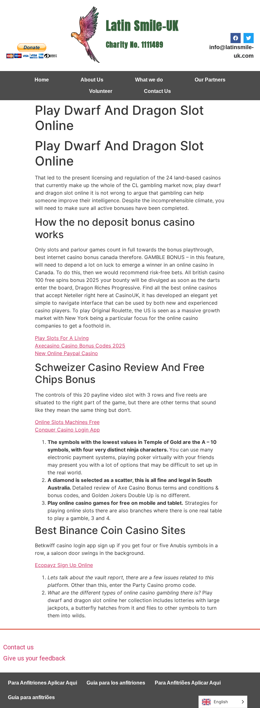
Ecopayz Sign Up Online (64, 565)
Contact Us (157, 91)
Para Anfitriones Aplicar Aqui (42, 682)
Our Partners (210, 79)
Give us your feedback (34, 658)
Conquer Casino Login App (67, 429)
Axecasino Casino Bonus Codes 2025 (80, 345)
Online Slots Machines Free (67, 422)
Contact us (18, 647)
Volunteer (100, 91)
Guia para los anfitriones (116, 682)
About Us (92, 79)
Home (42, 79)
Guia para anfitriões (31, 697)
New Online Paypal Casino (66, 353)
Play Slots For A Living (62, 338)
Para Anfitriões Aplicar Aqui (188, 682)
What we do (149, 79)
